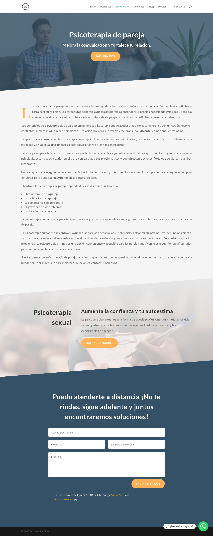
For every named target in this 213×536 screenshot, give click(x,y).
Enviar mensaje (148, 483)
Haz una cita (105, 56)
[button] (203, 526)
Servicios (121, 6)
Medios (162, 6)
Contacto (179, 6)
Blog (151, 6)
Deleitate (138, 6)
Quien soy (105, 6)
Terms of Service (62, 499)
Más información (100, 342)
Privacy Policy (117, 495)
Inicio (93, 6)
